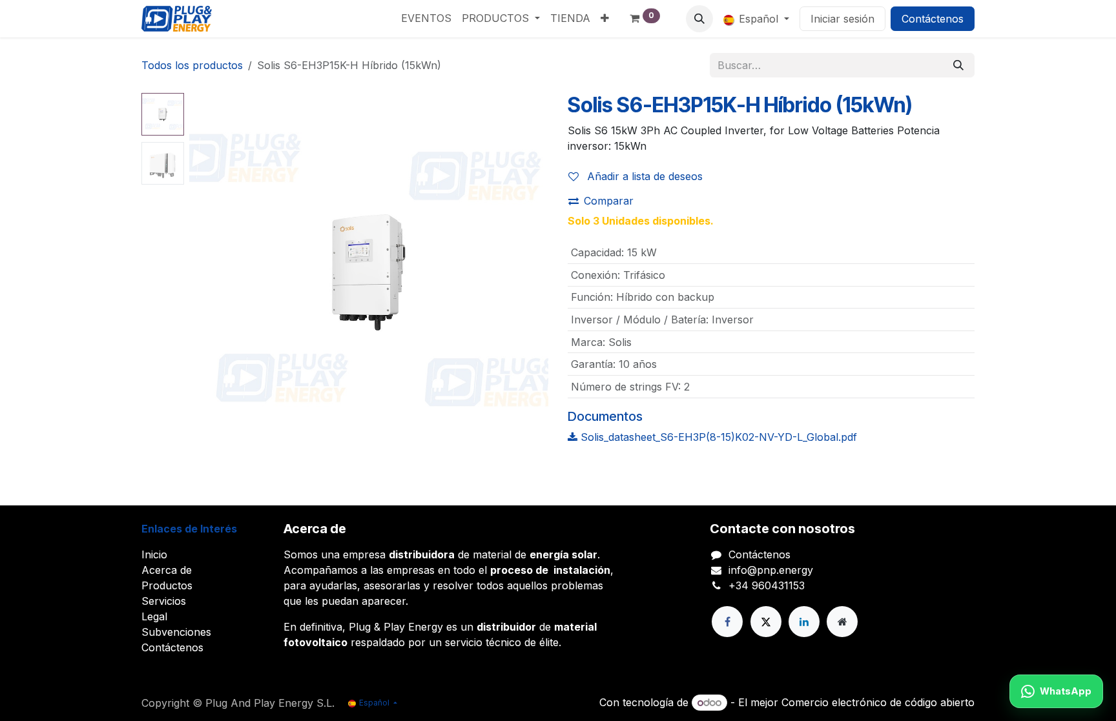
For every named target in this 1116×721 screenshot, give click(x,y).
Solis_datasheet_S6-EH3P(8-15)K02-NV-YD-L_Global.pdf (717, 437)
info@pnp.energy (770, 570)
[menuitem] (426, 18)
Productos (166, 585)
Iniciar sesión (842, 18)
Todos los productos (192, 65)
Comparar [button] (609, 200)
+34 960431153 (766, 585)
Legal (154, 616)
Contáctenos (933, 18)
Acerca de (166, 570)
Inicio (154, 554)
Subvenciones (176, 631)
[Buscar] (958, 65)
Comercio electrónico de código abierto (878, 702)
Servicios (163, 600)
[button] (699, 18)
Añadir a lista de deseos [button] (643, 176)
